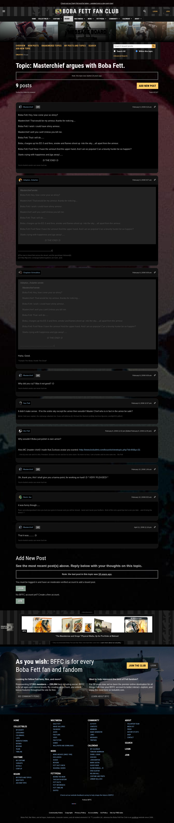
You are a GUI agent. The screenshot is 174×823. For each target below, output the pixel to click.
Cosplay (19, 769)
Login (155, 11)
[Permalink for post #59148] (155, 470)
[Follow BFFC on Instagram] (78, 805)
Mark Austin (94, 763)
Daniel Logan (95, 754)
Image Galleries (59, 727)
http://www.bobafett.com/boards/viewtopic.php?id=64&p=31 (109, 450)
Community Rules (56, 813)
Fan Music (56, 729)
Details (18, 766)
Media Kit (130, 727)
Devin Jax (27, 497)
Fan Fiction (57, 740)
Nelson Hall (94, 774)
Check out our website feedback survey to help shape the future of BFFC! (87, 795)
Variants (19, 763)
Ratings (18, 744)
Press (129, 729)
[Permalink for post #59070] (155, 376)
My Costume (20, 760)
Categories (20, 733)
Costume (56, 19)
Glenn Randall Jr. (97, 768)
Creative (19, 55)
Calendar (126, 19)
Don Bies (93, 757)
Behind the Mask (59, 777)
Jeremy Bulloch (96, 779)
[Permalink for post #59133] (155, 403)
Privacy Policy (80, 813)
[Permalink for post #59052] (155, 107)
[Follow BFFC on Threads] (96, 805)
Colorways (20, 735)
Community (113, 19)
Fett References (59, 785)
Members (93, 729)
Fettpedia (101, 19)
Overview (20, 45)
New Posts (33, 45)
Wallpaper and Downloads (63, 746)
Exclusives (57, 757)
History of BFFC (133, 732)
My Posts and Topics (75, 45)
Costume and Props (97, 776)
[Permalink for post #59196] (155, 497)
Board (67, 19)
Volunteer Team (133, 724)
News (90, 19)
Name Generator (96, 732)
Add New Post (147, 85)
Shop (129, 735)
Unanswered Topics (51, 45)
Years (18, 749)
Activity (93, 724)
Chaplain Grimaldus (31, 273)
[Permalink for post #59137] (155, 431)
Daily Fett (56, 724)
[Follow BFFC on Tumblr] (87, 805)
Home (34, 19)
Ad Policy (104, 813)
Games (55, 743)
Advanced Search (120, 56)
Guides (55, 760)
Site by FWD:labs (116, 813)
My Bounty (20, 730)
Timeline (19, 752)
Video (55, 737)
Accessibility (93, 813)
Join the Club (137, 665)
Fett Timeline (58, 788)
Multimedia (78, 19)
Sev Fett (26, 403)
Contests (93, 727)
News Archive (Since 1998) (62, 754)
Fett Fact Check (59, 765)
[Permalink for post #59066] (155, 180)
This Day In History (60, 780)
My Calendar (95, 749)
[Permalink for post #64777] (155, 528)
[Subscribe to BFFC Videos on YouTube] (91, 805)
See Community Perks (28, 696)
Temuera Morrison (97, 752)
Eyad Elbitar (95, 771)
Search (92, 45)
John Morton (95, 760)
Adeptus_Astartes (30, 180)
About (137, 19)
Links (92, 735)
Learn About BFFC (100, 696)
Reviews (19, 746)
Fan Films (56, 735)
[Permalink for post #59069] (155, 273)
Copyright (69, 813)
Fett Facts (57, 782)
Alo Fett (26, 431)
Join (168, 11)
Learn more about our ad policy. (110, 643)
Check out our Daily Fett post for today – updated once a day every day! (87, 3)
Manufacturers (22, 741)
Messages (93, 737)
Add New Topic (23, 48)
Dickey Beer (94, 765)
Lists (18, 738)
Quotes (55, 790)
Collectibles (43, 19)
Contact (130, 737)
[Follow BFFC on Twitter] (82, 805)
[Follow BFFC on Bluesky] (100, 805)
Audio (55, 732)
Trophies (93, 740)
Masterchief (28, 107)
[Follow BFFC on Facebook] (74, 805)
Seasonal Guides (59, 768)
